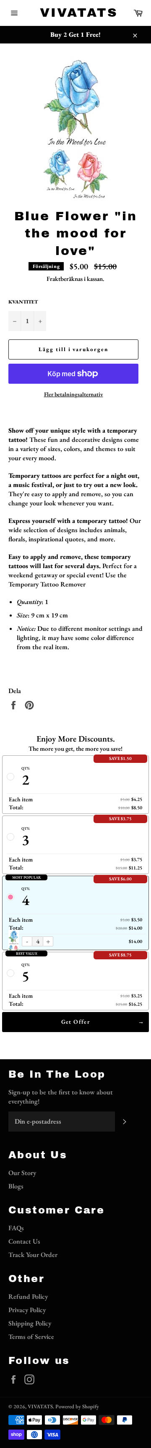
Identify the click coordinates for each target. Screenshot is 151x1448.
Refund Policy (28, 1296)
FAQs (16, 1228)
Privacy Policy (27, 1309)
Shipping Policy (29, 1323)
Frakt (53, 279)
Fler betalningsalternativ (73, 394)
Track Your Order (32, 1254)
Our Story (22, 1172)
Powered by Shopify (77, 1406)
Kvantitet (23, 301)
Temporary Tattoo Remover (47, 584)
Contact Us (24, 1241)
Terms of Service (31, 1336)
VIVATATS (75, 12)
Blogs (15, 1186)
